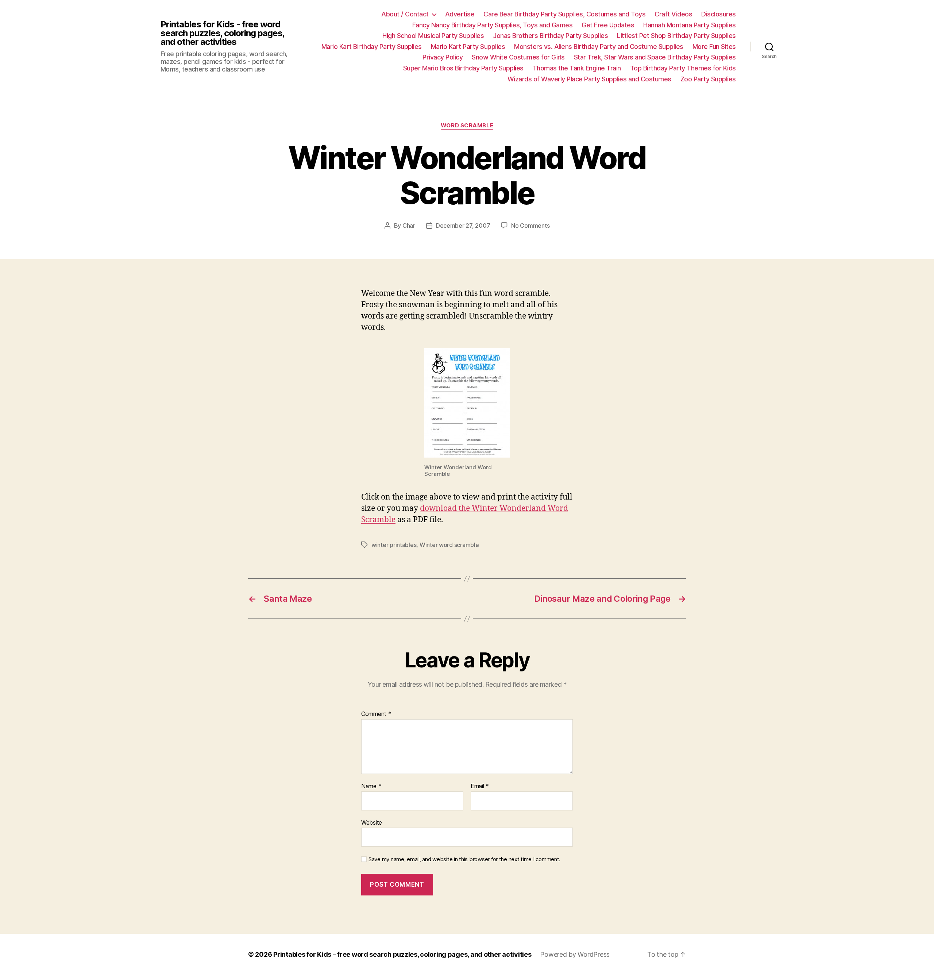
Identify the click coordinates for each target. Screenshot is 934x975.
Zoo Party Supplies (708, 79)
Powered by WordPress (575, 954)
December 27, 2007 (463, 225)
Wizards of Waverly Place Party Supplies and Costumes (589, 79)
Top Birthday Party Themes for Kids (683, 68)
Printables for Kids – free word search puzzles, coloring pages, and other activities (402, 954)
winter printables (393, 544)
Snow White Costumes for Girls (518, 57)
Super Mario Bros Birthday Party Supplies (463, 68)
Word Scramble (467, 125)
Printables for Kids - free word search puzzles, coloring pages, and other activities (222, 33)
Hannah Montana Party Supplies (689, 25)
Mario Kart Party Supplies (468, 46)
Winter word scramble (449, 544)
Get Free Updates (608, 25)
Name (371, 786)
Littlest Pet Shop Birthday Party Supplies (676, 35)
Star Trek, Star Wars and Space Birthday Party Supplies (655, 57)
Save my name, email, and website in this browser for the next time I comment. (464, 859)
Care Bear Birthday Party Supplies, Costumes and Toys (564, 14)
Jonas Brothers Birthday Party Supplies (550, 35)
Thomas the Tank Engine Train (577, 68)
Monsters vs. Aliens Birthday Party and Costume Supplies (598, 46)
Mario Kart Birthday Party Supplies (371, 46)
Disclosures (718, 14)
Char (408, 225)
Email (480, 786)
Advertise (460, 14)
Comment (376, 714)
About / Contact (405, 14)
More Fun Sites (714, 46)
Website (371, 822)
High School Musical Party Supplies (433, 35)
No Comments (530, 225)
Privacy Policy (442, 57)
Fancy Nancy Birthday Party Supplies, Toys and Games (492, 25)
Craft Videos (673, 14)
